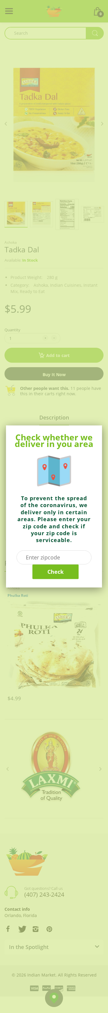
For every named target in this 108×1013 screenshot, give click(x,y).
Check (55, 571)
